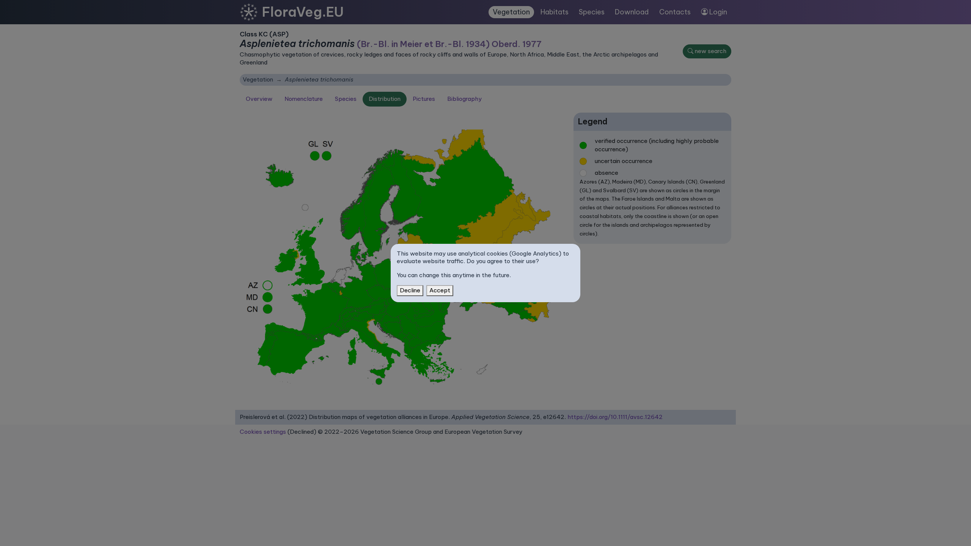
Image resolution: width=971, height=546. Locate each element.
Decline (410, 290)
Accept (439, 290)
